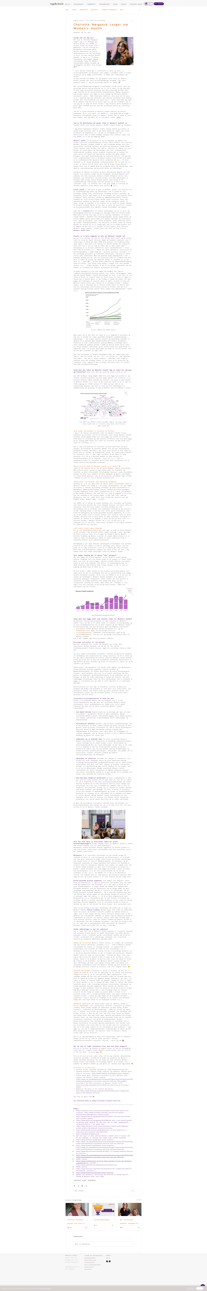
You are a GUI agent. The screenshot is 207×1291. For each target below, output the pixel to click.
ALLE (67, 9)
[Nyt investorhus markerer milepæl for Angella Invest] (129, 1209)
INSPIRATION (92, 1180)
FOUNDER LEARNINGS (109, 9)
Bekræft (200, 1288)
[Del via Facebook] (74, 1186)
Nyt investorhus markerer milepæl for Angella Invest (129, 1222)
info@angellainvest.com (72, 1266)
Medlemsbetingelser (89, 1257)
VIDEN (74, 9)
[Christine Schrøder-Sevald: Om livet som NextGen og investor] (77, 1209)
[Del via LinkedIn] (82, 1186)
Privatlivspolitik (89, 1266)
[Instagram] (107, 1261)
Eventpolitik (87, 1269)
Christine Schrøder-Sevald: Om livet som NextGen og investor (77, 1222)
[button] (68, 4)
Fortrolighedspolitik (45, 1288)
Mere (122, 9)
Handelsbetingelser (89, 1262)
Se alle (139, 1199)
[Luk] (205, 1288)
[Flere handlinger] (132, 20)
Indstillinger (190, 1288)
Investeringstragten (102, 1220)
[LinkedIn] (110, 1261)
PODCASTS (94, 9)
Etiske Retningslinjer (90, 1260)
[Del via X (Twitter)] (78, 1186)
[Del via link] (86, 1186)
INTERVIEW (83, 9)
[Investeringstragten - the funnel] (103, 1209)
